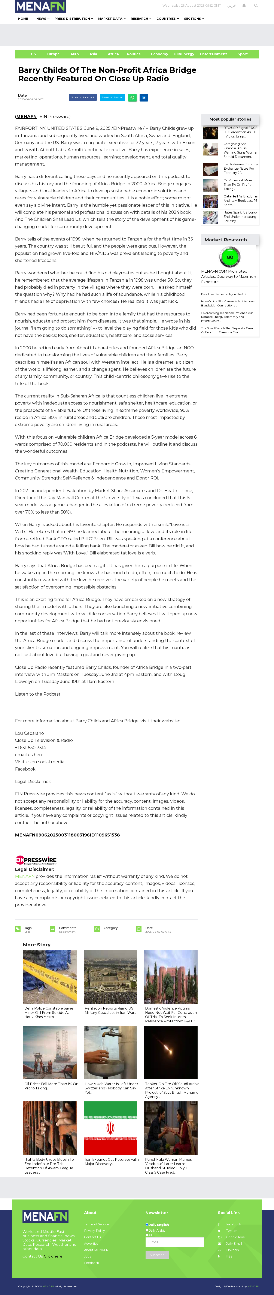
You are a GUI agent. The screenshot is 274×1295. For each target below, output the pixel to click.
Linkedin (232, 1250)
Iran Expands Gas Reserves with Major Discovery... (112, 1162)
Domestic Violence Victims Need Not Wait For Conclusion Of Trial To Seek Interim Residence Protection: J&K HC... (171, 1014)
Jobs (87, 1256)
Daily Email (233, 1244)
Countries (166, 19)
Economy (160, 54)
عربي (231, 5)
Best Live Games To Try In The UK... (224, 294)
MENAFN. (49, 1286)
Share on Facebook (83, 97)
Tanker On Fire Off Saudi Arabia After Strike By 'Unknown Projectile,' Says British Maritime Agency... (172, 1090)
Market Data (110, 19)
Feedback (91, 1263)
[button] (244, 5)
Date (22, 95)
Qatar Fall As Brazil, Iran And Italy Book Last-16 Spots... (241, 200)
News (41, 19)
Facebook (233, 1224)
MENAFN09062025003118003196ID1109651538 (67, 835)
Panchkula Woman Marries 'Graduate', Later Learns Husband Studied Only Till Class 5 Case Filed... (168, 1166)
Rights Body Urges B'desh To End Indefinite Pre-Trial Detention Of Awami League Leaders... (49, 1166)
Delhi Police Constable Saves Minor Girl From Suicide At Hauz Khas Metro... (48, 1012)
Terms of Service (96, 1224)
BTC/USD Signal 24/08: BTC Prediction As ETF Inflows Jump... (241, 132)
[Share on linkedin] (144, 98)
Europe (53, 54)
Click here (53, 1256)
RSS (228, 1256)
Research (139, 19)
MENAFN (26, 116)
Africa (113, 54)
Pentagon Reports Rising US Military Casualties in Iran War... (110, 1010)
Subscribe (157, 1255)
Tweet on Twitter (112, 97)
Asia (93, 54)
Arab (74, 54)
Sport (240, 54)
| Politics (132, 54)
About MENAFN (96, 1250)
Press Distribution (72, 19)
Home (23, 19)
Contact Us (92, 1237)
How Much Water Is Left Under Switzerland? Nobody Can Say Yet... (111, 1088)
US (28, 54)
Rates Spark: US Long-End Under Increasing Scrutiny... (240, 217)
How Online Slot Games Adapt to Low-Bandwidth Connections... (228, 303)
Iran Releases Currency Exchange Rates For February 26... (241, 168)
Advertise (91, 1244)
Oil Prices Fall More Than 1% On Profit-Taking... (238, 184)
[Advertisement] (139, 35)
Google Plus (234, 1237)
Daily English (158, 1225)
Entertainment (207, 54)
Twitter (231, 1231)
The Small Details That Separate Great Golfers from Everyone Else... (227, 330)
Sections (192, 19)
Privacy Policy (94, 1231)
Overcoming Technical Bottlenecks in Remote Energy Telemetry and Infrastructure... (227, 317)
